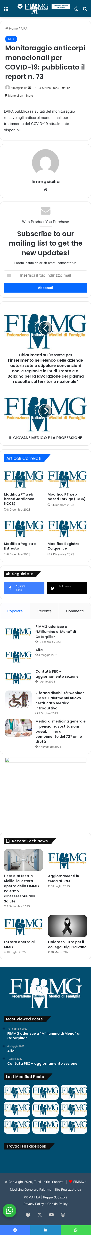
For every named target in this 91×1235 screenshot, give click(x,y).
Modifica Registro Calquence (64, 546)
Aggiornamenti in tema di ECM (63, 879)
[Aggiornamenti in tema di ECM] (67, 860)
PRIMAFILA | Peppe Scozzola (45, 1197)
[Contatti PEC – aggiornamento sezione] (18, 678)
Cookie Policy (57, 1204)
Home (13, 28)
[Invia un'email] (29, 88)
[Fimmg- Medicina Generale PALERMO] (43, 8)
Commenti (75, 611)
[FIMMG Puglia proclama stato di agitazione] (17, 1109)
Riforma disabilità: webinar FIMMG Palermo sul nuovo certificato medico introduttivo (59, 701)
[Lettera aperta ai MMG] (23, 926)
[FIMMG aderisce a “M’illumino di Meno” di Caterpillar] (18, 633)
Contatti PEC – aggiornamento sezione (57, 674)
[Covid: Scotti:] (74, 1109)
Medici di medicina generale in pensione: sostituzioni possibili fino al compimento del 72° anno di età (60, 731)
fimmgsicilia (19, 88)
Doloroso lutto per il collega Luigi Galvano (67, 944)
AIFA (24, 28)
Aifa (39, 649)
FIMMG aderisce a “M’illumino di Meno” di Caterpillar (55, 631)
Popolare (15, 611)
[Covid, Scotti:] (45, 1109)
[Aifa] (18, 656)
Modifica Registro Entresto (20, 546)
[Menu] (6, 10)
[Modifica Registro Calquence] (67, 528)
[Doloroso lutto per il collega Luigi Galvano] (67, 926)
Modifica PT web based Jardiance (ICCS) (19, 499)
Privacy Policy (34, 1204)
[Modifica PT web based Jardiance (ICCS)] (24, 478)
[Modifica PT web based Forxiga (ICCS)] (67, 478)
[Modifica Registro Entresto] (24, 528)
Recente (44, 611)
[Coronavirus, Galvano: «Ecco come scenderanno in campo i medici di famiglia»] (17, 1092)
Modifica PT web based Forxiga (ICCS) (67, 496)
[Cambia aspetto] (76, 10)
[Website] (46, 190)
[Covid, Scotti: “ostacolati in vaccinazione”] (17, 1126)
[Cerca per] (85, 10)
